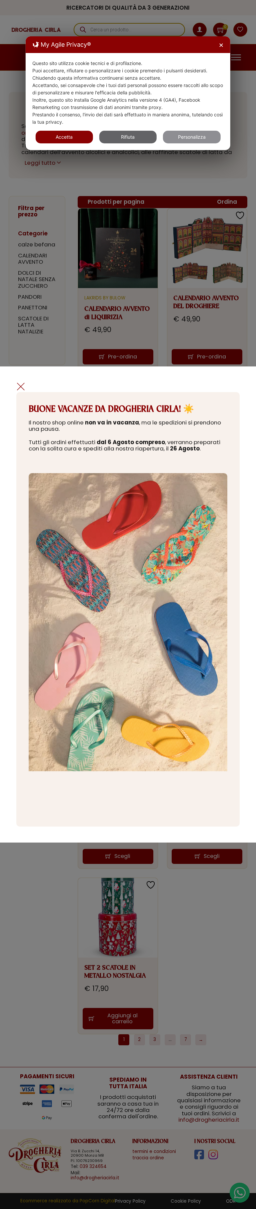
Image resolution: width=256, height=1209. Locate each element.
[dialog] (128, 93)
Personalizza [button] (192, 137)
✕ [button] (221, 45)
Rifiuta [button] (128, 137)
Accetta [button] (64, 137)
